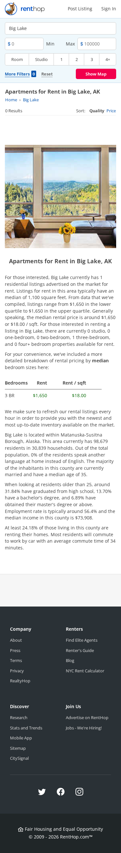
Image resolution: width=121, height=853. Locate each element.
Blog (70, 660)
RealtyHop (20, 681)
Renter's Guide (80, 650)
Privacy (17, 671)
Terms (16, 660)
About (16, 640)
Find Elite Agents (81, 640)
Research (18, 717)
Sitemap (18, 748)
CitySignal (19, 758)
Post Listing (80, 8)
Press (15, 650)
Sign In (108, 8)
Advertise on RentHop (87, 717)
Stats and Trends (26, 728)
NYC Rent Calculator (85, 671)
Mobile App (21, 738)
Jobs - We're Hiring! (84, 728)
